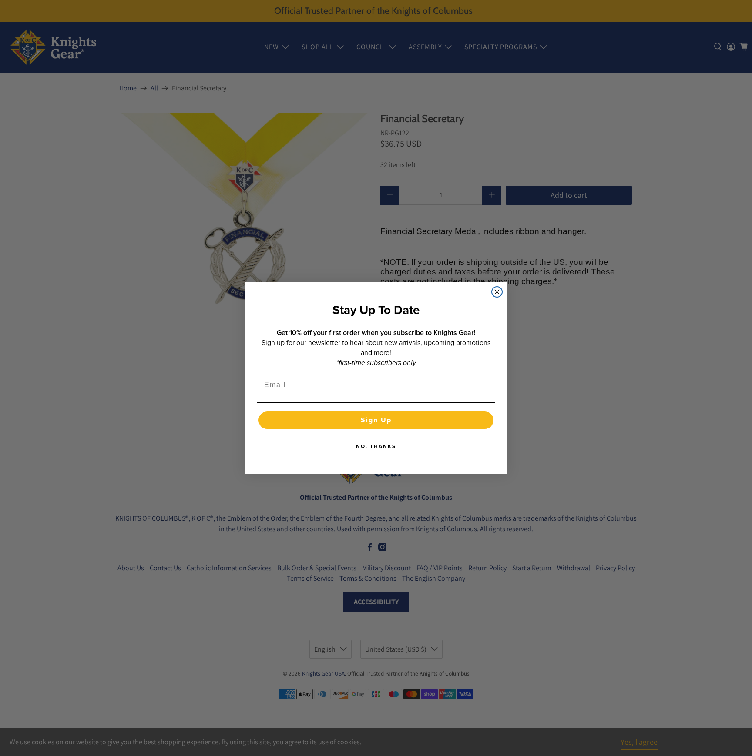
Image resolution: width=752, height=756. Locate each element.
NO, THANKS (376, 446)
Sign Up (376, 420)
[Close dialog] (497, 292)
